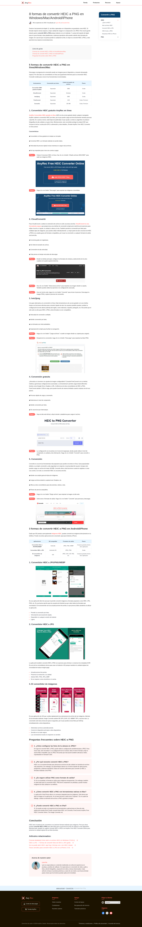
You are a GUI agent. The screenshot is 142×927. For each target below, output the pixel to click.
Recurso (108, 2)
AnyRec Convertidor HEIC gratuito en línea (42, 115)
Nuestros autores (57, 908)
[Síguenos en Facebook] (103, 913)
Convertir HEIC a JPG (108, 28)
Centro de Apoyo (79, 902)
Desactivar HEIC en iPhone (109, 33)
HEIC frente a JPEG (107, 31)
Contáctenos (55, 905)
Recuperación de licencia (81, 905)
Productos (96, 2)
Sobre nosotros (56, 902)
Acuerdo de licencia (114, 923)
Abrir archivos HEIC (107, 25)
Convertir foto (66, 22)
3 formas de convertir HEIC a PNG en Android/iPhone (48, 53)
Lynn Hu (58, 22)
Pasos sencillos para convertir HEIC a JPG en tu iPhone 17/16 (49, 847)
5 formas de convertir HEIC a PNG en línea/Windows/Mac (49, 51)
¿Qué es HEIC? (106, 22)
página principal (60, 888)
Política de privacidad (100, 923)
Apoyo (118, 2)
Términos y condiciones (86, 923)
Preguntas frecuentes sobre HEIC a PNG (44, 56)
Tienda (85, 2)
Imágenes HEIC (56, 533)
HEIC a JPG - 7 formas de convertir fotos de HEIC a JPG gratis (50, 843)
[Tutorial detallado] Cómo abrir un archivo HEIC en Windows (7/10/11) (52, 840)
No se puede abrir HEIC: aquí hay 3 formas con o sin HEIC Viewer (51, 845)
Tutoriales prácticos (80, 908)
